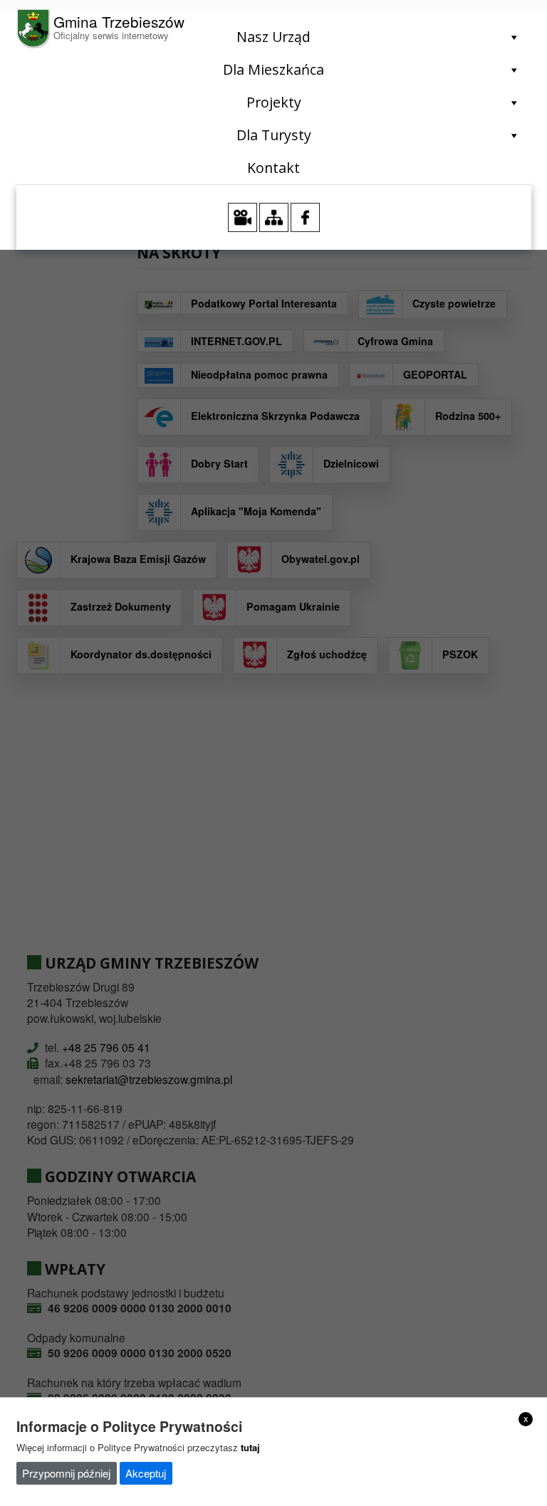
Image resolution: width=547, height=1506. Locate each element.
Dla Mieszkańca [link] (273, 69)
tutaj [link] (250, 1447)
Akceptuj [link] (145, 1472)
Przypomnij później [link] (66, 1472)
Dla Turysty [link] (273, 134)
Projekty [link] (273, 102)
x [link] (525, 1418)
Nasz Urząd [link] (273, 36)
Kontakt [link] (273, 167)
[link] (100, 28)
